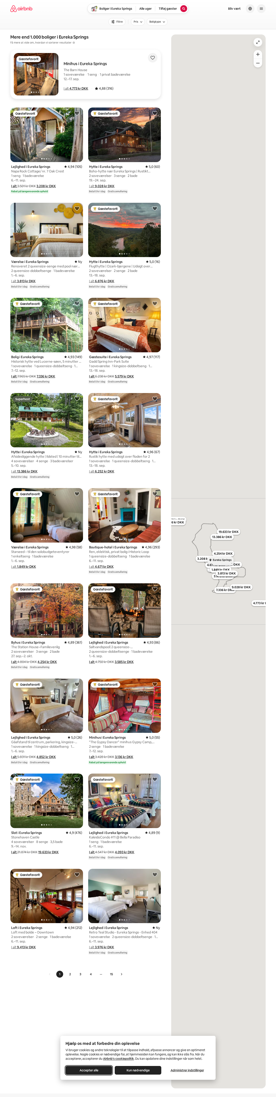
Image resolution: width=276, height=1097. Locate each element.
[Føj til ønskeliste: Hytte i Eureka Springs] (154, 113)
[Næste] (121, 974)
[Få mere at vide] (73, 42)
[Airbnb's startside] (21, 8)
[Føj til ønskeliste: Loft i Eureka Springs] (77, 874)
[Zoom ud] (258, 63)
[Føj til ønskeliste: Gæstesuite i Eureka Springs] (154, 303)
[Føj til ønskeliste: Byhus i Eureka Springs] (77, 588)
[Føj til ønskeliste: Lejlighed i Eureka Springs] (77, 113)
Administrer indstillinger (187, 1070)
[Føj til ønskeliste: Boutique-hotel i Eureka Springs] (154, 493)
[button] (76, 88)
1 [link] (59, 974)
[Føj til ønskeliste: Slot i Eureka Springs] (77, 779)
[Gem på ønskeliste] (152, 57)
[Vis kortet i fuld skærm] (258, 42)
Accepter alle (89, 1070)
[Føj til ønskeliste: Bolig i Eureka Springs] (77, 303)
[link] (50, 974)
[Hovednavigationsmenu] (261, 8)
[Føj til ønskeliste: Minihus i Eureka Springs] (154, 684)
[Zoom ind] (258, 54)
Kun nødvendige (138, 1070)
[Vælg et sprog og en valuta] (250, 8)
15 (111, 974)
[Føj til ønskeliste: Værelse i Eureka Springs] (77, 208)
